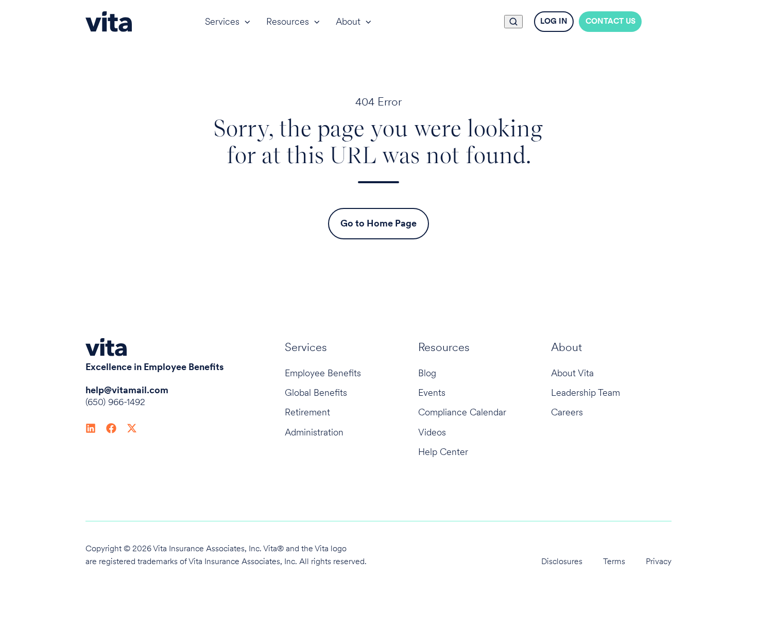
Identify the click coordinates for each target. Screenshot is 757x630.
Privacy (659, 561)
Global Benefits (316, 392)
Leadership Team (585, 392)
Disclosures (561, 561)
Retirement (307, 412)
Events (431, 392)
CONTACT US (610, 21)
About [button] (348, 21)
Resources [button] (287, 21)
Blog (427, 372)
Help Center (443, 451)
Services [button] (222, 21)
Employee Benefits (323, 372)
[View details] (90, 427)
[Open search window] (513, 21)
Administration (314, 432)
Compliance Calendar (462, 412)
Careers (567, 412)
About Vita (572, 372)
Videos (432, 432)
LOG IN (553, 21)
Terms (614, 561)
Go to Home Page (378, 223)
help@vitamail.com (126, 389)
